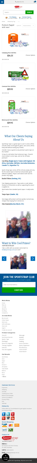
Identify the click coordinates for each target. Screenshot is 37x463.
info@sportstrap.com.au (12, 452)
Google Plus (3, 418)
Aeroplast (4, 366)
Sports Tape (5, 339)
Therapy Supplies (7, 345)
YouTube (12, 418)
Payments (4, 387)
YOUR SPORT (23, 349)
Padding (21, 341)
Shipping (4, 389)
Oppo (3, 361)
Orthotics (21, 339)
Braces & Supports (7, 343)
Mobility (21, 337)
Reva (3, 372)
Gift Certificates (6, 324)
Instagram (8, 418)
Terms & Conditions (7, 397)
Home (3, 303)
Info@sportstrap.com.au (9, 250)
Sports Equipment (24, 345)
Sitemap (4, 403)
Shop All (4, 335)
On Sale (4, 307)
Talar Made (5, 368)
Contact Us (5, 313)
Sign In (3, 328)
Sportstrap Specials (7, 337)
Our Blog (4, 311)
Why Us (4, 305)
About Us (4, 309)
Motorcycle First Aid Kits (10, 120)
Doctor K (4, 365)
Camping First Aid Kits (9, 53)
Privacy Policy (5, 399)
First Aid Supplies (7, 349)
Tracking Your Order (7, 393)
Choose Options (30, 55)
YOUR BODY (22, 351)
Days (3, 374)
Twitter (8, 414)
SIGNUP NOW (18, 290)
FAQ (3, 401)
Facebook (3, 414)
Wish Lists (4, 322)
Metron (4, 370)
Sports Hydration (23, 343)
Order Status (5, 320)
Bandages (5, 341)
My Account (5, 318)
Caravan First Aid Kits (9, 86)
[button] (5, 457)
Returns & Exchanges (7, 395)
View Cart (4, 326)
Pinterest (12, 414)
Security (4, 391)
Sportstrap (5, 357)
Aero (3, 359)
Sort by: (19, 25)
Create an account (7, 330)
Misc (3, 363)
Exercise (4, 347)
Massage (21, 335)
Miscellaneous (23, 347)
